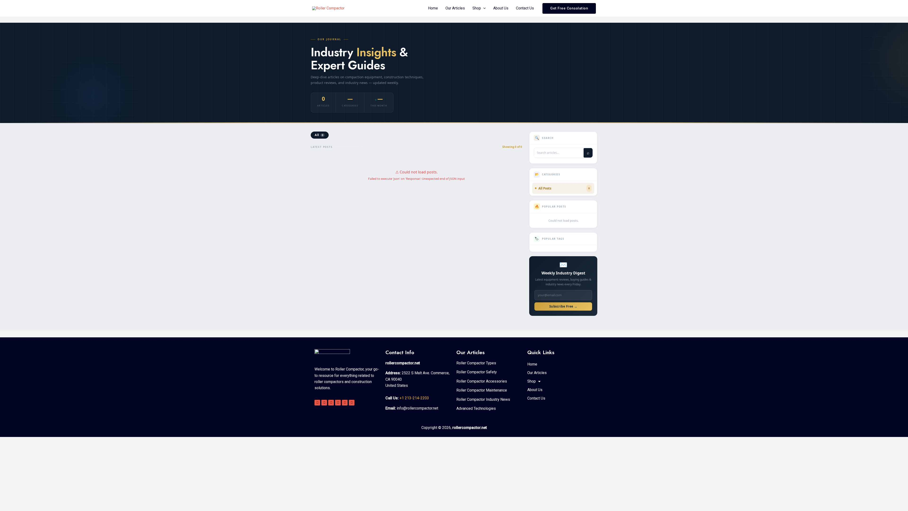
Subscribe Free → (563, 306)
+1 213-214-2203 (414, 398)
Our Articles (455, 8)
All (319, 135)
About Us (500, 8)
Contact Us (525, 8)
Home (433, 8)
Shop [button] (476, 8)
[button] (483, 8)
